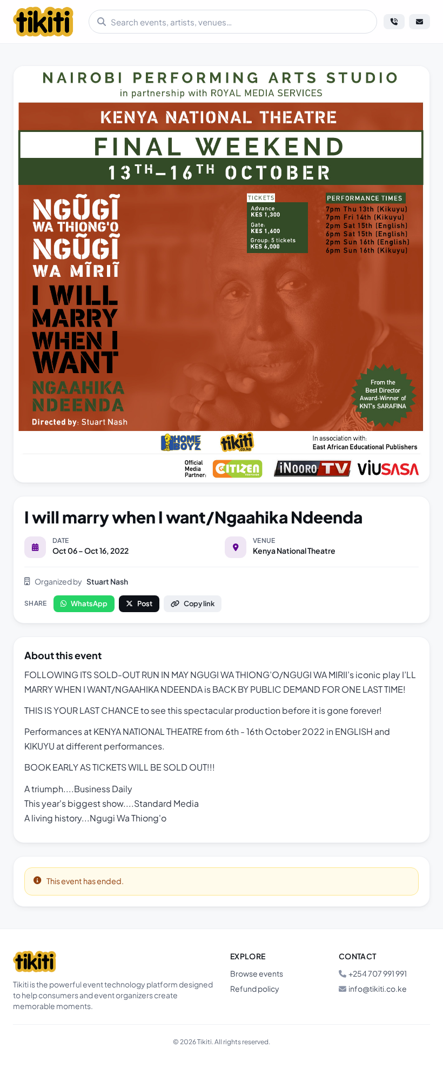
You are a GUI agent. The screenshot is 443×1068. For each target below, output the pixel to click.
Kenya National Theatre (294, 550)
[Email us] (419, 21)
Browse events (256, 973)
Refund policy (254, 988)
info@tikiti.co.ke (377, 988)
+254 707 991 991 (377, 973)
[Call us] (394, 21)
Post (144, 603)
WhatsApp (89, 603)
